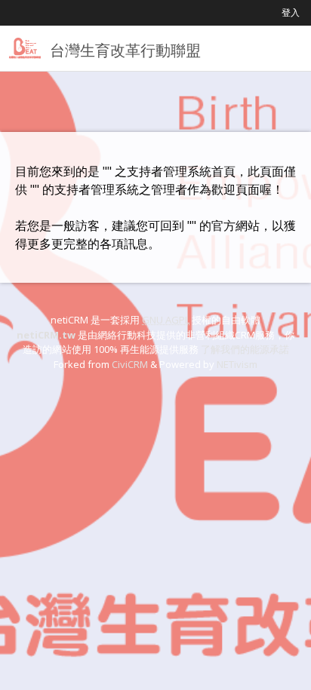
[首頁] (25, 48)
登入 (291, 12)
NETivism (237, 364)
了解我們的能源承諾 (245, 349)
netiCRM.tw (46, 335)
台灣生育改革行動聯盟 (125, 50)
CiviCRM (130, 364)
